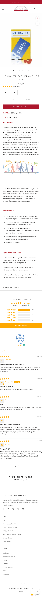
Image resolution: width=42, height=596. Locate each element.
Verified (19, 345)
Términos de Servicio (9, 524)
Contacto (6, 574)
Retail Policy (7, 541)
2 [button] (18, 466)
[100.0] (20, 338)
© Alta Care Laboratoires (21, 588)
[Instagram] (13, 509)
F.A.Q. (4, 520)
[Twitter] (8, 509)
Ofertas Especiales (9, 557)
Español (20, 583)
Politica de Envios (8, 531)
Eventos (5, 560)
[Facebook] (3, 509)
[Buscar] (35, 9)
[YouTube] (23, 509)
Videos (5, 571)
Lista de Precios (8, 567)
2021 (21, 591)
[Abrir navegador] (3, 9)
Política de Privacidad (10, 527)
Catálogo (6, 553)
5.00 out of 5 (26, 303)
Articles (5, 564)
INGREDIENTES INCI (11, 287)
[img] (4, 357)
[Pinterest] (18, 509)
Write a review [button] (21, 325)
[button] (7, 86)
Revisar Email (7, 538)
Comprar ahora (21, 107)
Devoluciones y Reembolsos (12, 534)
